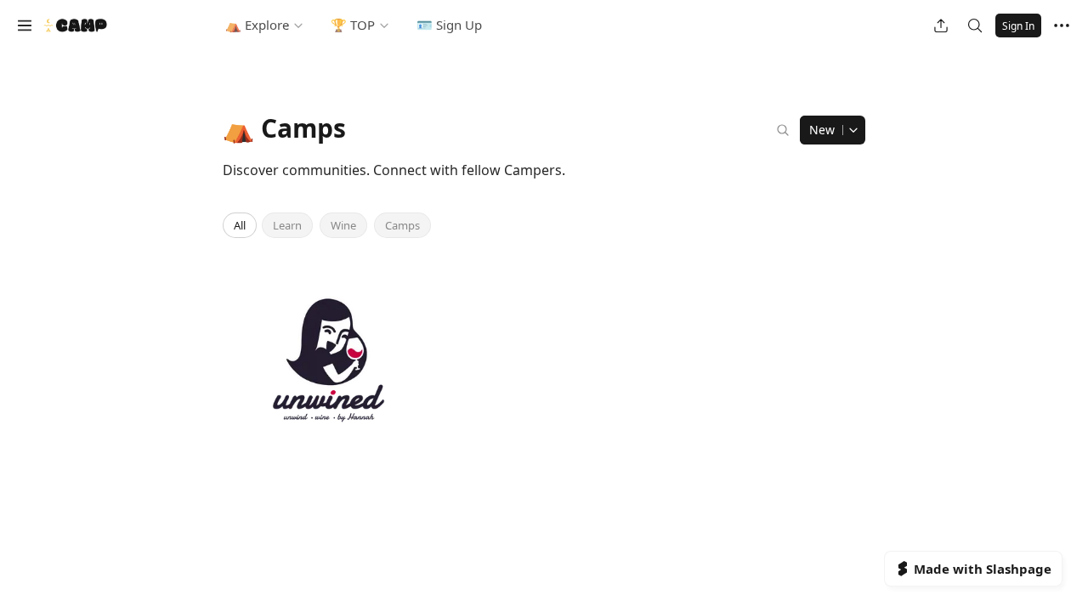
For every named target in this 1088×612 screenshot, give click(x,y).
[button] (24, 25)
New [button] (822, 130)
